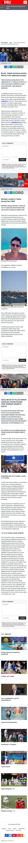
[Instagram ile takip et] (18, 835)
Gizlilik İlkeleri (21, 828)
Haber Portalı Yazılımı (9, 840)
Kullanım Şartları (10, 830)
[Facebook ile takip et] (6, 835)
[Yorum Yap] (22, 67)
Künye (9, 828)
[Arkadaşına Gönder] (16, 67)
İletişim (15, 828)
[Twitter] (8, 67)
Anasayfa (4, 828)
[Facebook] (5, 67)
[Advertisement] (14, 25)
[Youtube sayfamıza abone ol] (14, 835)
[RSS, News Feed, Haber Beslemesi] (21, 835)
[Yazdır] (19, 67)
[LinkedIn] (11, 67)
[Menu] (25, 2)
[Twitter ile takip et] (10, 835)
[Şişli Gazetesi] (6, 2)
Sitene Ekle (18, 830)
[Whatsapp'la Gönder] (14, 67)
